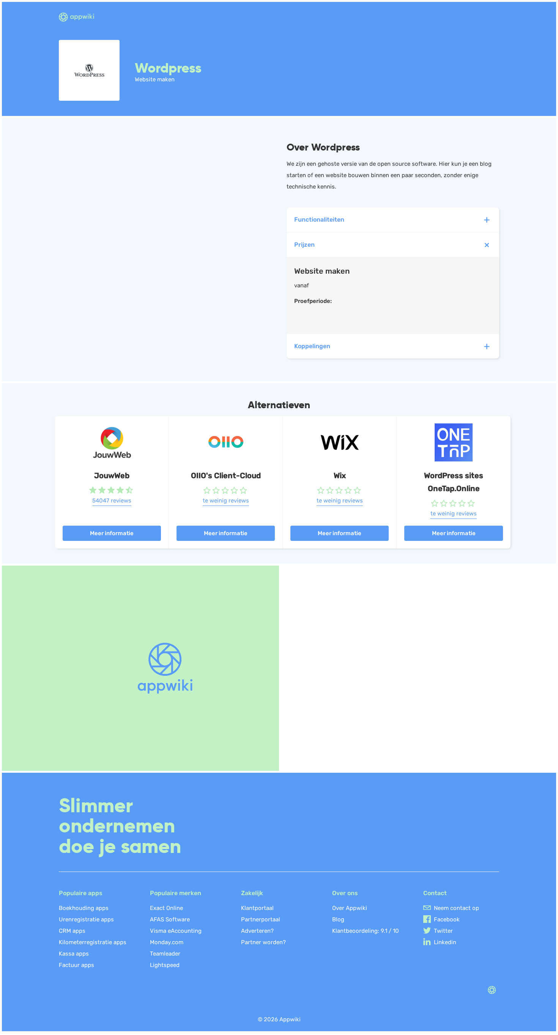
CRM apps (72, 930)
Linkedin (445, 942)
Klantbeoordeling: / (365, 930)
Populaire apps (80, 893)
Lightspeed (165, 965)
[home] (81, 17)
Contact (435, 893)
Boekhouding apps (84, 908)
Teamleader (165, 953)
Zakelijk (252, 893)
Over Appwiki (349, 908)
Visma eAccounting (176, 930)
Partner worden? (263, 942)
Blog (338, 919)
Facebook (447, 919)
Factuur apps (76, 965)
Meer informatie (112, 533)
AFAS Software (170, 919)
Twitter (443, 930)
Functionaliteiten (319, 219)
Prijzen (304, 244)
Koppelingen (312, 346)
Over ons (345, 893)
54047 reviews (111, 500)
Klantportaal (257, 908)
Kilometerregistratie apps (92, 942)
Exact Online (166, 908)
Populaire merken (175, 893)
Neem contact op (456, 908)
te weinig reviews (226, 500)
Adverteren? (257, 930)
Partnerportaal (260, 919)
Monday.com (166, 942)
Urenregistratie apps (86, 919)
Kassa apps (74, 953)
